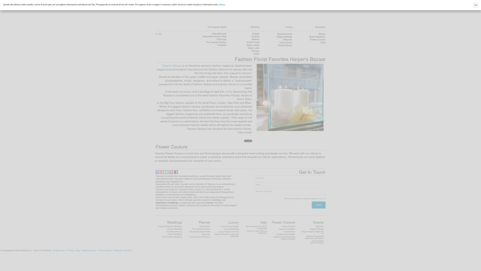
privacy (222, 5)
